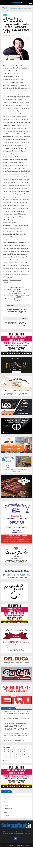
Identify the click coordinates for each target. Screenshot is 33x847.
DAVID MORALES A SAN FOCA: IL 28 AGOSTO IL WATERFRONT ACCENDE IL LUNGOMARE (17, 712)
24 (12, 756)
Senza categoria (8, 808)
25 (16, 756)
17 (12, 754)
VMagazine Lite (25, 845)
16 (8, 754)
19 (20, 754)
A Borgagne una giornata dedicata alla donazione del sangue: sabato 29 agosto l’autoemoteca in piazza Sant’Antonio (17, 718)
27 (24, 756)
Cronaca (6, 795)
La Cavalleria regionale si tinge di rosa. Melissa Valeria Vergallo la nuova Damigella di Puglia (16, 734)
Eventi (4, 14)
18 (16, 754)
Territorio (6, 815)
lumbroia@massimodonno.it (12, 280)
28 (28, 756)
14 (28, 752)
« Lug (4, 761)
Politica (6, 805)
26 (20, 756)
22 (4, 756)
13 (24, 752)
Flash (5, 801)
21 (28, 754)
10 (12, 752)
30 (8, 757)
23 (8, 756)
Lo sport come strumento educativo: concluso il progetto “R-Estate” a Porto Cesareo (17, 739)
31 (12, 757)
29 (4, 757)
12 (20, 752)
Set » (7, 761)
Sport (5, 812)
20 (24, 754)
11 (16, 752)
